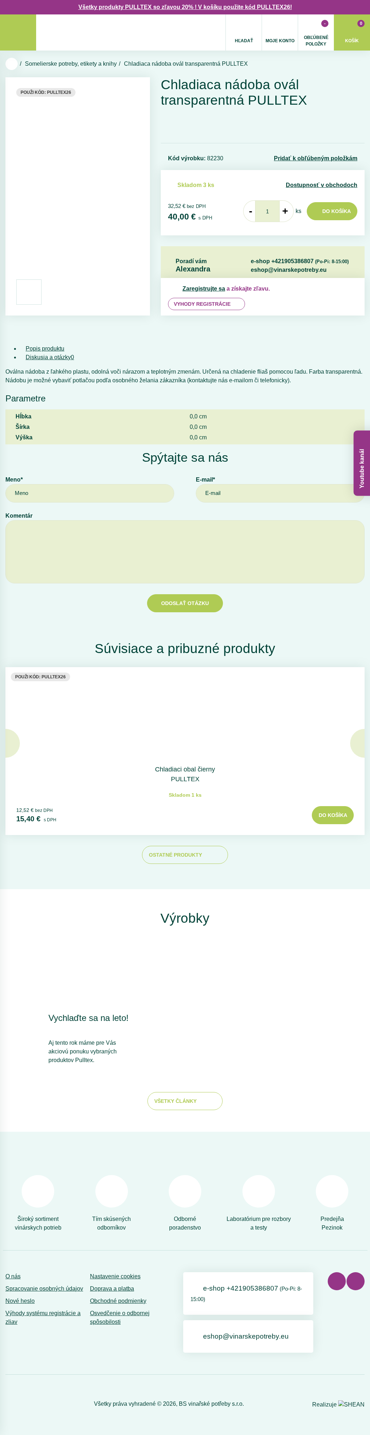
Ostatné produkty (175, 855)
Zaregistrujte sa (203, 289)
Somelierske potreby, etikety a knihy (71, 64)
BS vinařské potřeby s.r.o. (211, 1404)
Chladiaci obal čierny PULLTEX (185, 774)
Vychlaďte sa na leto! (88, 1018)
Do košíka (336, 211)
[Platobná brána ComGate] (24, 1403)
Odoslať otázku (185, 603)
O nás (13, 1276)
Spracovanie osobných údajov (44, 1289)
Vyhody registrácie (202, 304)
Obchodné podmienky (118, 1301)
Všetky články (175, 1101)
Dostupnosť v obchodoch (321, 185)
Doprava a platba (112, 1289)
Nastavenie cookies (115, 1276)
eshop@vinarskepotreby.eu (289, 270)
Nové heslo (20, 1301)
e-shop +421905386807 (300, 261)
